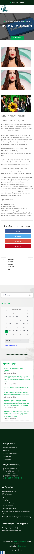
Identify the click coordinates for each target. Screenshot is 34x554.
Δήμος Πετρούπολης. (20, 542)
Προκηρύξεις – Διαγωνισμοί (10, 453)
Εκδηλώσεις (6, 450)
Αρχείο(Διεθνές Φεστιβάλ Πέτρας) (14, 21)
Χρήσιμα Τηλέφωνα (7, 494)
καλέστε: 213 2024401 (18, 2)
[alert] (17, 341)
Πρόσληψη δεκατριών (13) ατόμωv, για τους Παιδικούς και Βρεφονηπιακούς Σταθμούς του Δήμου (17, 379)
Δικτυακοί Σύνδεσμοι (7, 506)
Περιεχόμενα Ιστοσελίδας (9, 491)
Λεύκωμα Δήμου (7, 459)
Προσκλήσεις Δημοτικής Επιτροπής (11, 531)
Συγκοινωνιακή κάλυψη (8, 497)
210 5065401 (18, 478)
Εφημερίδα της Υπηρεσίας (10, 447)
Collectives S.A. (21, 546)
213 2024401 (9, 478)
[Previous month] (6, 310)
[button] (2, 552)
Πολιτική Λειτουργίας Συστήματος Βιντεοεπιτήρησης (16, 517)
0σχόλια (28, 21)
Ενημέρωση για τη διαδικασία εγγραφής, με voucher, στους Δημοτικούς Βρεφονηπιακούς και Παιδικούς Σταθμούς (17, 414)
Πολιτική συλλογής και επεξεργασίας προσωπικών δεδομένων (16, 513)
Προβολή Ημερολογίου (11, 345)
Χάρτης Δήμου (5, 500)
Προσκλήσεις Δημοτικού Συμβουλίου (12, 528)
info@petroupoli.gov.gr (11, 476)
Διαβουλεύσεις (7, 456)
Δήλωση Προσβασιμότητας (9, 509)
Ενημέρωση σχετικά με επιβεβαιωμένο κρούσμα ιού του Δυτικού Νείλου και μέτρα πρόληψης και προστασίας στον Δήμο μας (16, 403)
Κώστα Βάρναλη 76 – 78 (12, 471)
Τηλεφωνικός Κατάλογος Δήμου (10, 503)
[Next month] (28, 310)
